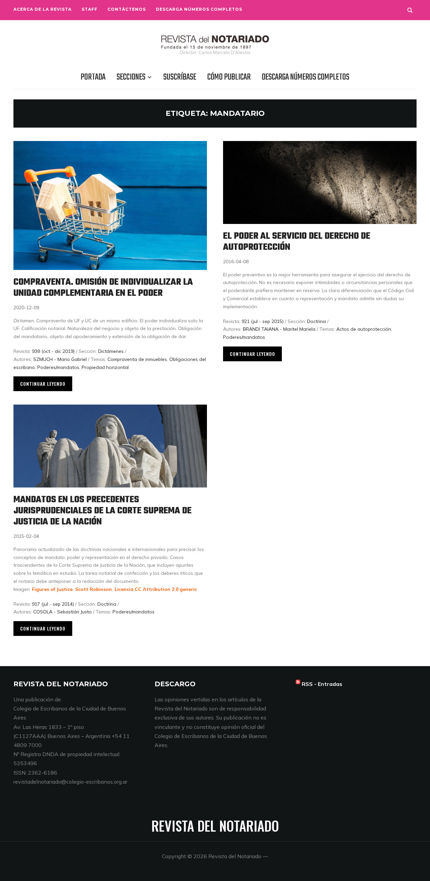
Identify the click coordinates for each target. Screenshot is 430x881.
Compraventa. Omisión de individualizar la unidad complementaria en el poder (103, 287)
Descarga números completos (199, 9)
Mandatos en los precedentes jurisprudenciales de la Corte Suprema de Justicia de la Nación (102, 511)
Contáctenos (127, 9)
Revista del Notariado (215, 826)
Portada (93, 77)
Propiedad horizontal (105, 367)
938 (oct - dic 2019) (53, 351)
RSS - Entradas (322, 684)
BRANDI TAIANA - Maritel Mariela (279, 329)
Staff (89, 9)
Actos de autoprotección (363, 329)
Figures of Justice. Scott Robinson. (73, 589)
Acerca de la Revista (42, 9)
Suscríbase (179, 77)
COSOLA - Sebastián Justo (62, 612)
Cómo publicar (229, 77)
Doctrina (316, 321)
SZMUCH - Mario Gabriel (60, 359)
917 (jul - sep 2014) (53, 604)
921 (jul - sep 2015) (263, 321)
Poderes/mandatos (58, 367)
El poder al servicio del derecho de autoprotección (296, 241)
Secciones (131, 77)
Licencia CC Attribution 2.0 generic (156, 589)
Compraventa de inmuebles (137, 359)
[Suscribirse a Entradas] (298, 684)
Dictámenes (111, 351)
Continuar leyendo (43, 383)
